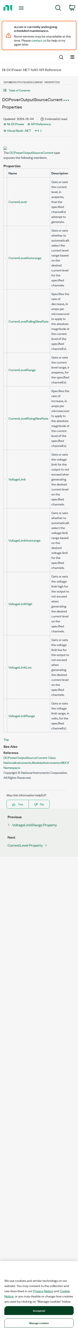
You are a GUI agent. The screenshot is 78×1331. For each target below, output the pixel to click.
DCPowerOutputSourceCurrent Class (29, 757)
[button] (36, 90)
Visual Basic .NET (19, 130)
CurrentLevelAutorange (24, 257)
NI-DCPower (15, 124)
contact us (38, 40)
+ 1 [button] (37, 130)
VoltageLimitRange (21, 715)
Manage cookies (39, 1323)
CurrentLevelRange (22, 369)
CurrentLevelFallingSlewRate (28, 321)
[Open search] (61, 57)
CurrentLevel (17, 201)
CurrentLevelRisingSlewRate (28, 418)
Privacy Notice (43, 1291)
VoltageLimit (17, 479)
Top (6, 739)
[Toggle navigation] (21, 8)
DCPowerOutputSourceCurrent (31, 152)
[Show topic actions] (66, 100)
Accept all (39, 1310)
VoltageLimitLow (19, 667)
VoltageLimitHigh (20, 603)
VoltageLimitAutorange (24, 540)
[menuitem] (58, 8)
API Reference (41, 124)
